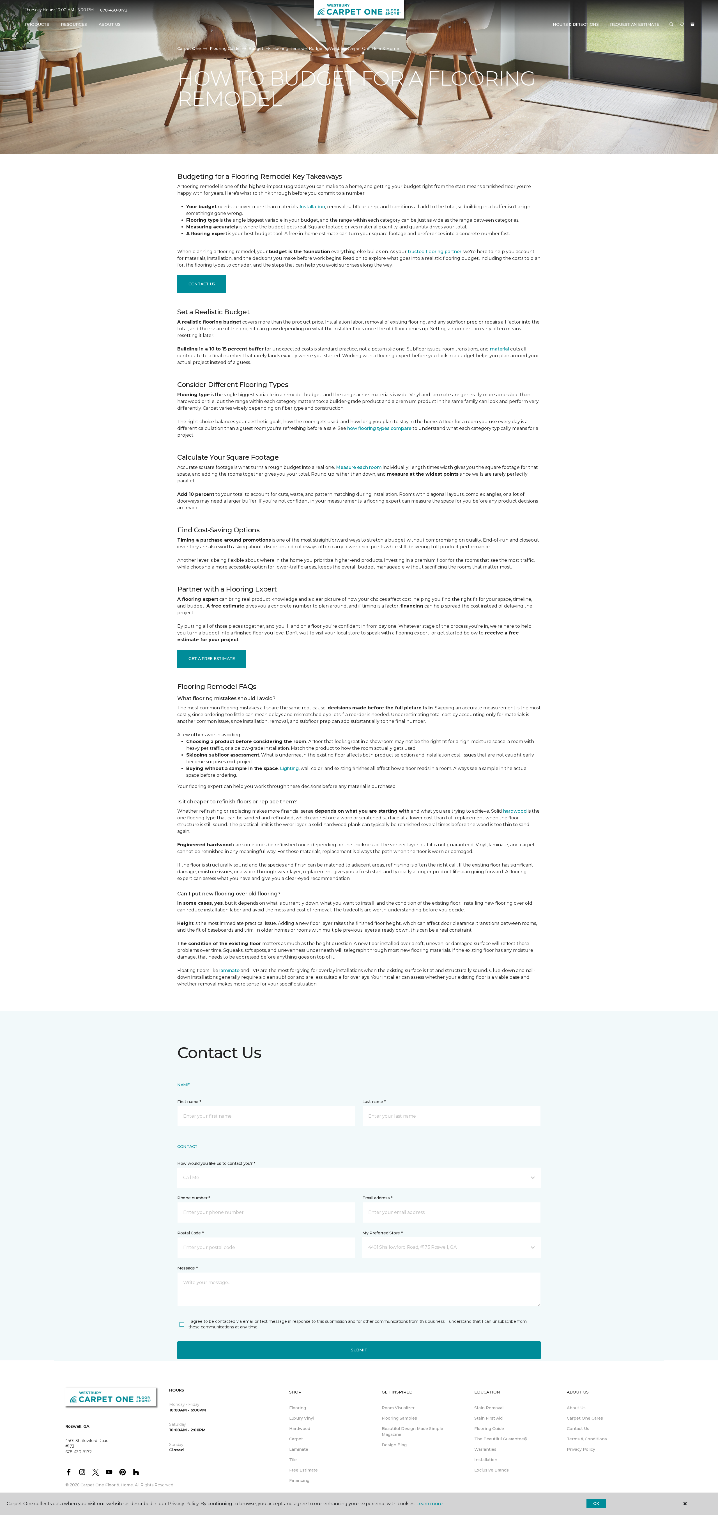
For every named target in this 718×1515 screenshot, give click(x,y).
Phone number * (193, 1198)
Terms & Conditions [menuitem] (587, 1438)
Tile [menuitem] (293, 1459)
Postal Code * (190, 1233)
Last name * (374, 1102)
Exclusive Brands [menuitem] (491, 1470)
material (499, 349)
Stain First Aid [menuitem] (488, 1418)
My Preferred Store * (382, 1233)
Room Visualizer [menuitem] (398, 1407)
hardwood (515, 811)
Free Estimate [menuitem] (303, 1470)
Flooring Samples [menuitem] (399, 1418)
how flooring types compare (379, 428)
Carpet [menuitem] (296, 1438)
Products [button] (37, 24)
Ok (596, 1503)
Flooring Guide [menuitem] (489, 1428)
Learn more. (429, 1503)
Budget (255, 48)
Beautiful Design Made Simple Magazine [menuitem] (412, 1431)
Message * (187, 1268)
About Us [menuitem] (576, 1407)
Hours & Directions (576, 24)
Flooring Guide (225, 48)
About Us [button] (110, 24)
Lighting (289, 768)
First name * (189, 1102)
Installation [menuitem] (485, 1459)
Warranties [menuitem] (485, 1449)
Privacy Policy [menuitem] (581, 1449)
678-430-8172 (113, 10)
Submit (359, 1350)
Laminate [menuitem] (298, 1449)
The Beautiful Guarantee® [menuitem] (500, 1438)
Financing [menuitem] (299, 1480)
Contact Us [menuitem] (578, 1428)
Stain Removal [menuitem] (488, 1407)
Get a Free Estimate (211, 658)
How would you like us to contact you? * (216, 1163)
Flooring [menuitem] (297, 1407)
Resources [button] (74, 24)
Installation (312, 206)
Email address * (377, 1198)
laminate (229, 970)
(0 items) (692, 24)
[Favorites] (681, 25)
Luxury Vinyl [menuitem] (301, 1418)
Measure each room (359, 467)
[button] (671, 25)
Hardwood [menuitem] (299, 1428)
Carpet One (189, 48)
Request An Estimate (634, 24)
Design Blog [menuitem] (394, 1444)
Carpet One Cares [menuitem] (585, 1418)
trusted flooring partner (434, 251)
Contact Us (201, 284)
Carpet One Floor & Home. (107, 1485)
